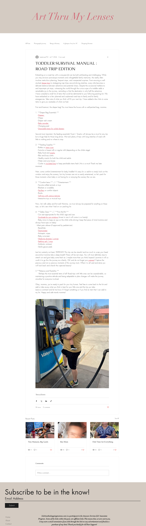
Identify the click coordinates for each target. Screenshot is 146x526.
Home (7, 517)
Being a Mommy (54, 43)
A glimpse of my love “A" (70, 43)
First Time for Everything (103, 442)
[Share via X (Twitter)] (41, 401)
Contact (8, 524)
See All (117, 418)
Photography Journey (40, 43)
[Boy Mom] (72, 430)
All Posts (28, 43)
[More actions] (108, 57)
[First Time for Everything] (104, 430)
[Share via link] (51, 401)
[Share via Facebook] (36, 401)
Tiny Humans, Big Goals (38, 442)
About (7, 520)
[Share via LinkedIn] (46, 401)
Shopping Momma (86, 43)
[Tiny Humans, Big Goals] (40, 430)
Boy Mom (64, 442)
